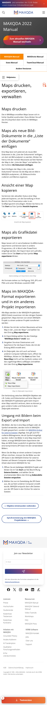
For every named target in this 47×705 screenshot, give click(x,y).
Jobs (27, 637)
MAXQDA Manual (11, 56)
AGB (4, 668)
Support (29, 644)
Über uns (29, 640)
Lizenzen (6, 599)
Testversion (26, 700)
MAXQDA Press (31, 624)
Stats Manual (12, 62)
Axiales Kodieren (9, 639)
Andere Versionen (23, 68)
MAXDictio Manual (35, 56)
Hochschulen (8, 606)
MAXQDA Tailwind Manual (32, 607)
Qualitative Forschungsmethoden (11, 648)
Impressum (29, 668)
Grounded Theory (10, 636)
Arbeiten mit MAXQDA (8, 630)
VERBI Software (32, 629)
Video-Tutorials (31, 612)
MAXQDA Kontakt (32, 633)
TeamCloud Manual (35, 62)
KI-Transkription (9, 643)
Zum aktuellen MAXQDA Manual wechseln (22, 40)
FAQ (26, 620)
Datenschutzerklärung (12, 582)
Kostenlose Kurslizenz (7, 621)
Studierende (8, 610)
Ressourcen (30, 599)
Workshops (29, 616)
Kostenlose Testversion (7, 615)
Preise (5, 603)
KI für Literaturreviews (9, 654)
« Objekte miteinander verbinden (20, 506)
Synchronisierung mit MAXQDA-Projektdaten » (21, 519)
